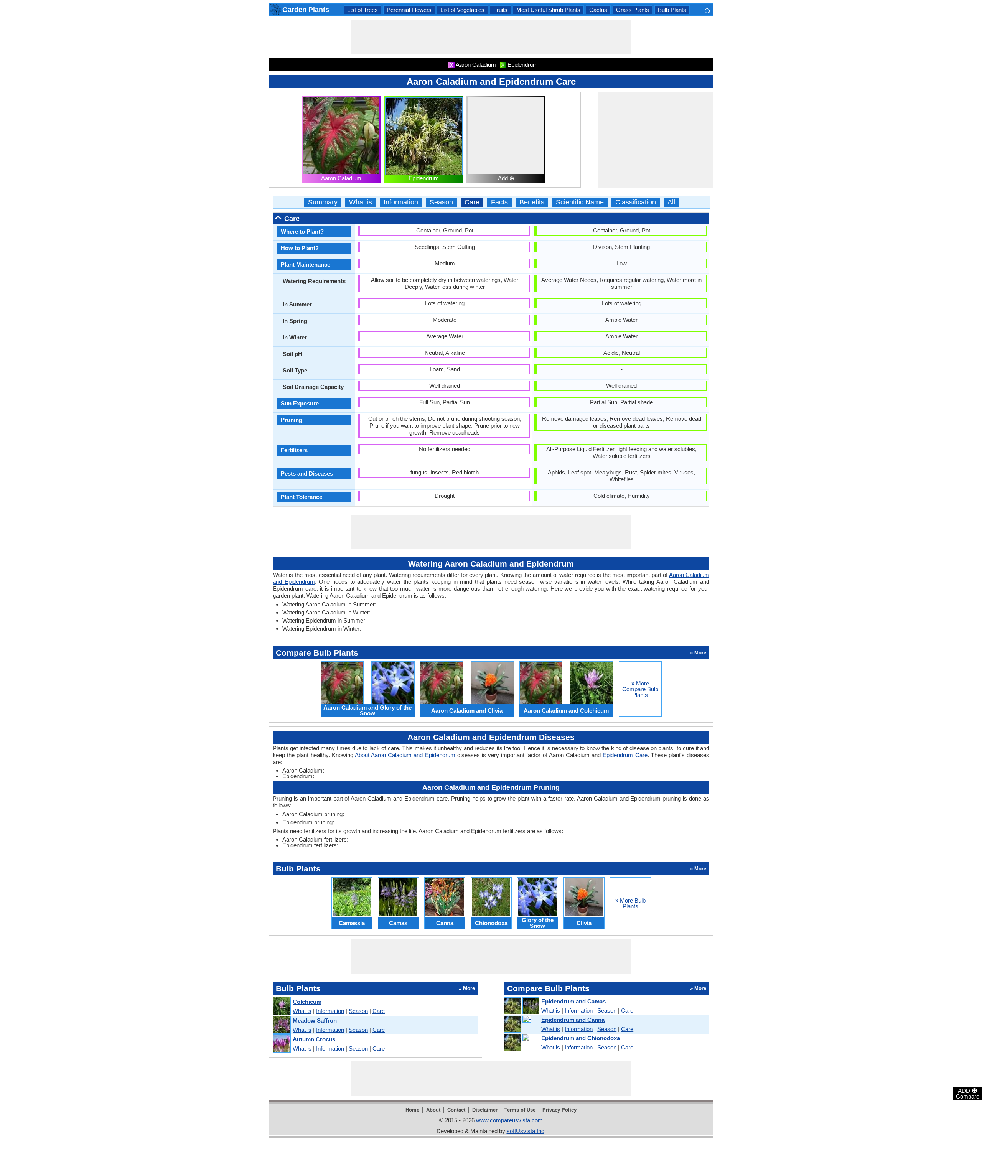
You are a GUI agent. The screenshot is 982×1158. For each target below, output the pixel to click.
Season (441, 202)
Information (401, 202)
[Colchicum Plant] (281, 1006)
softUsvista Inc (525, 1131)
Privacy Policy (559, 1110)
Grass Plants (632, 10)
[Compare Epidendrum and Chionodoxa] (521, 1043)
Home (412, 1110)
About (433, 1110)
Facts (499, 202)
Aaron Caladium (341, 178)
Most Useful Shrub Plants (548, 10)
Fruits (500, 10)
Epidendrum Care (625, 755)
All (671, 202)
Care (472, 202)
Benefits (531, 202)
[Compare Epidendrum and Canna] (521, 1024)
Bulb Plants (672, 10)
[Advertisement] (491, 37)
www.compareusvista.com (509, 1120)
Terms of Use (519, 1110)
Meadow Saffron (315, 1020)
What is (360, 202)
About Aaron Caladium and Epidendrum (405, 755)
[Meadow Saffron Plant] (281, 1025)
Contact (456, 1110)
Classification (635, 202)
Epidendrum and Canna (573, 1019)
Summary (323, 202)
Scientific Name (580, 202)
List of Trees (362, 10)
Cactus (598, 10)
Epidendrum (424, 178)
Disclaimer (485, 1110)
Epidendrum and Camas (573, 1001)
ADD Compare (967, 1093)
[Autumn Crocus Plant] (281, 1043)
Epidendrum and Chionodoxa (580, 1038)
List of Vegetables (462, 10)
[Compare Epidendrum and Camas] (521, 1006)
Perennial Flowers (409, 10)
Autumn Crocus (314, 1039)
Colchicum (307, 1001)
